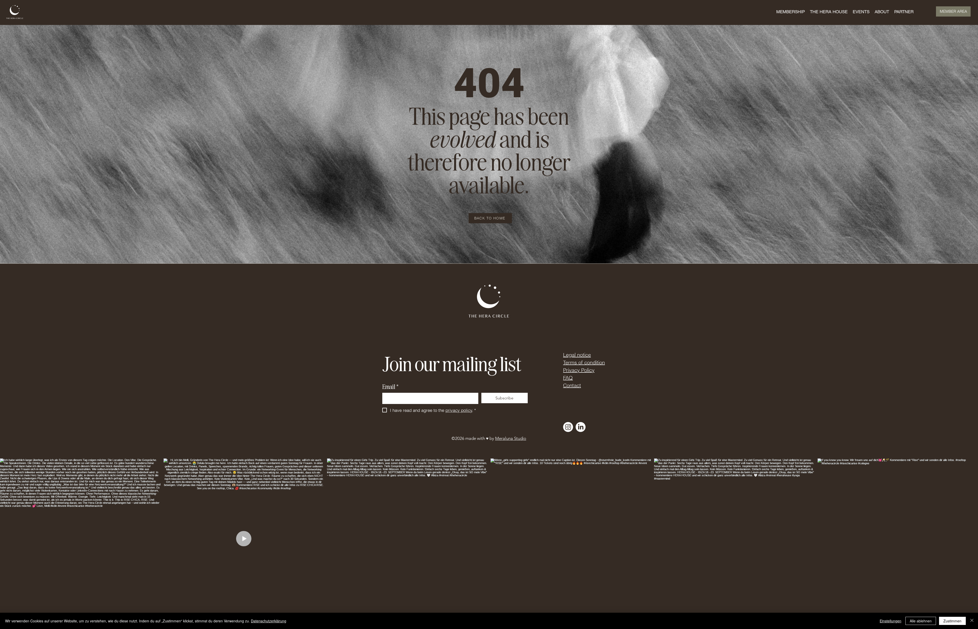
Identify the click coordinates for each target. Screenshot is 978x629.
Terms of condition (584, 362)
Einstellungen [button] (890, 620)
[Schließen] (972, 621)
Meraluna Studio (510, 438)
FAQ (568, 377)
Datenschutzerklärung (268, 620)
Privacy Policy (578, 370)
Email (390, 386)
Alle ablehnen (921, 620)
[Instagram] (568, 427)
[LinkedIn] (581, 427)
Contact (572, 385)
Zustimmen (952, 620)
